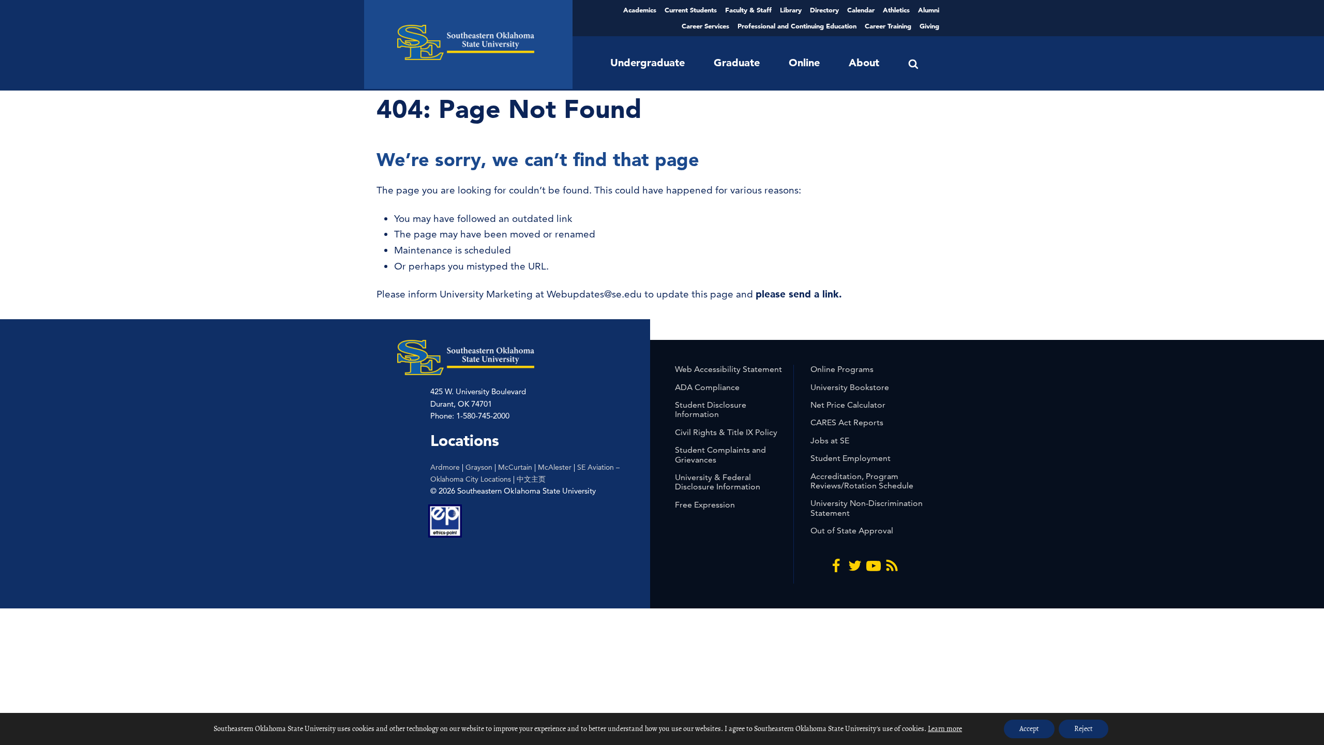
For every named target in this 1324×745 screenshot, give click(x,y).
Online (804, 62)
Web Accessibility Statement (728, 369)
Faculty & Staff (748, 10)
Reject (1083, 729)
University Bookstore (849, 387)
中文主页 (531, 479)
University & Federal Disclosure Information (717, 481)
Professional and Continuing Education (797, 26)
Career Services (705, 26)
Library (791, 10)
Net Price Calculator (847, 405)
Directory (824, 10)
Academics (639, 10)
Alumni (928, 10)
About (864, 62)
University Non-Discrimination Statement (866, 507)
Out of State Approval (851, 530)
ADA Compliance (707, 387)
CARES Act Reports (846, 422)
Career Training (888, 26)
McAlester (554, 467)
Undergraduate (647, 62)
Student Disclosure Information (710, 409)
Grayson (478, 467)
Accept (1029, 729)
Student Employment (850, 458)
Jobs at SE (829, 440)
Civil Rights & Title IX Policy (726, 432)
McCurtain (515, 467)
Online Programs (842, 369)
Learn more (945, 729)
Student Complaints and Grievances (720, 454)
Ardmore (445, 467)
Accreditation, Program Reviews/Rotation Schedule (861, 480)
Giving (929, 26)
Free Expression (705, 505)
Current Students (691, 10)
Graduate (737, 62)
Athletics (896, 10)
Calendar (861, 10)
